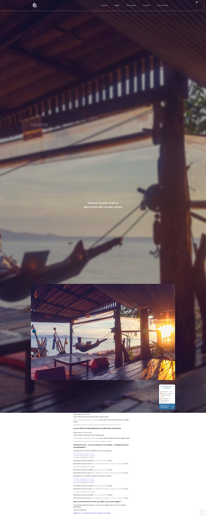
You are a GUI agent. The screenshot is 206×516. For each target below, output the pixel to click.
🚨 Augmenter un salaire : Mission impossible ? (165, 400)
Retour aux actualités (40, 125)
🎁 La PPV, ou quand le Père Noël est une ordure (166, 395)
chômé (107, 401)
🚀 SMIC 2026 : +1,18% (166, 391)
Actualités (146, 5)
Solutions (104, 5)
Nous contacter (162, 5)
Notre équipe (131, 5)
